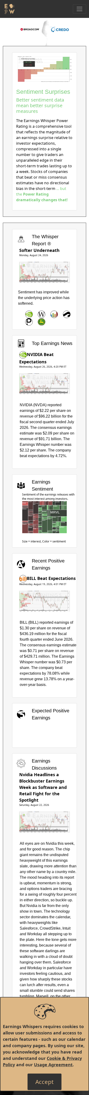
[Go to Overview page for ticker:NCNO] (54, 314)
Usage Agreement (53, 1064)
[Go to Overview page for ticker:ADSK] (66, 314)
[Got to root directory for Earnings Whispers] (9, 9)
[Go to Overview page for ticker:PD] (29, 322)
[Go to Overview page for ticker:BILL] (23, 578)
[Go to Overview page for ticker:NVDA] (29, 314)
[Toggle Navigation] (79, 9)
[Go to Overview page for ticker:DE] (41, 322)
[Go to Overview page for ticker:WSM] (41, 314)
